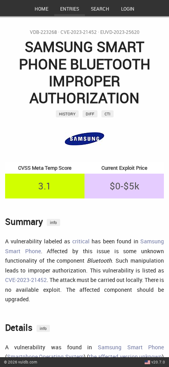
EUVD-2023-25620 (120, 32)
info (53, 222)
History (67, 114)
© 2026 (20, 362)
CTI (107, 114)
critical (81, 241)
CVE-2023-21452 (79, 32)
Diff (90, 114)
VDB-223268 (43, 32)
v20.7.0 (158, 362)
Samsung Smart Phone (131, 347)
